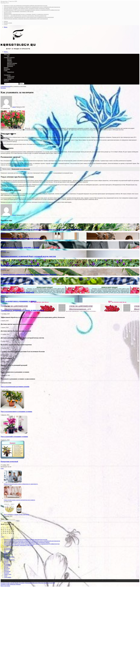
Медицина (10, 66)
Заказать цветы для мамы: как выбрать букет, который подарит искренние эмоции (26, 8)
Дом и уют (7, 54)
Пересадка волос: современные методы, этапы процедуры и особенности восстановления (29, 17)
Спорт (5, 70)
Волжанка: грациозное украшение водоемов (20, 265)
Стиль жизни (7, 79)
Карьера (6, 67)
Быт (8, 56)
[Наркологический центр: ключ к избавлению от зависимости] (13, 482)
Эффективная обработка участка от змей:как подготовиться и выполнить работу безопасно (41, 229)
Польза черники (8, 283)
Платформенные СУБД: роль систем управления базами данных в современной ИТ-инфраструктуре (32, 10)
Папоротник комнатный (9, 461)
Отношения (7, 75)
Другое (6, 554)
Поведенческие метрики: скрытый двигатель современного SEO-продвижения (26, 18)
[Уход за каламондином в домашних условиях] (12, 408)
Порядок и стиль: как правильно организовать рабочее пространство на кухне (25, 5)
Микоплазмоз (7, 13)
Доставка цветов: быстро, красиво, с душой (20, 247)
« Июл (2, 536)
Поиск (2, 519)
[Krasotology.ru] (18, 49)
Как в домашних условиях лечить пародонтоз (16, 514)
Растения (6, 73)
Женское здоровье (12, 63)
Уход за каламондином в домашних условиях (16, 411)
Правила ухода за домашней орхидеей (17, 292)
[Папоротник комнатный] (12, 458)
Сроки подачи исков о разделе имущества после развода (19, 500)
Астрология (10, 77)
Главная (3, 86)
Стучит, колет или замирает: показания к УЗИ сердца (18, 11)
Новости (6, 80)
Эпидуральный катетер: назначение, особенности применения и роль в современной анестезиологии (32, 7)
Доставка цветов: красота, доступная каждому (21, 238)
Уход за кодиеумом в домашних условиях (18, 301)
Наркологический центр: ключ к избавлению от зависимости (21, 484)
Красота (9, 59)
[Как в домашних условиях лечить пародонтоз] (13, 512)
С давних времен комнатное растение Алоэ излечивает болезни (28, 274)
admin (13, 107)
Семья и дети (10, 76)
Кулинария (7, 69)
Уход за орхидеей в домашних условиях (14, 436)
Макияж (9, 60)
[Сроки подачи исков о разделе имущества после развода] (13, 498)
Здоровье (9, 61)
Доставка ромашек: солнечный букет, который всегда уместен (28, 256)
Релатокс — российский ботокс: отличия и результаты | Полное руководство (25, 15)
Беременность (11, 64)
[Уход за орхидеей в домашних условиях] (14, 433)
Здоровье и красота (9, 57)
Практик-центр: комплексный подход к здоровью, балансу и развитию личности (26, 14)
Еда (5, 555)
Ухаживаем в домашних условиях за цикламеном (22, 310)
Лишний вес (10, 72)
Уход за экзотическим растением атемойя (15, 386)
